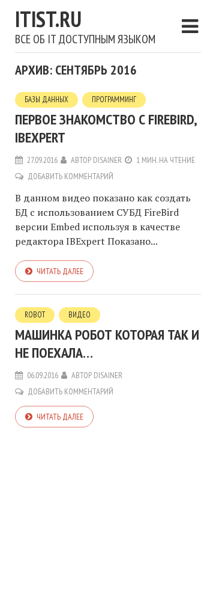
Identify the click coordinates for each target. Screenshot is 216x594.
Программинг (114, 99)
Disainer (107, 160)
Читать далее (60, 271)
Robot (35, 315)
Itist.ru (48, 19)
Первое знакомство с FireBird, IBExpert (106, 128)
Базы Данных (46, 99)
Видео (79, 315)
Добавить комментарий (70, 176)
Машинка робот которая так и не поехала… (107, 343)
